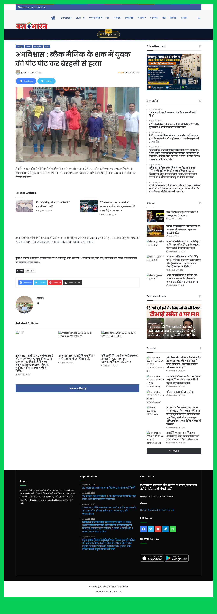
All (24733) (174, 451)
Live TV (80, 17)
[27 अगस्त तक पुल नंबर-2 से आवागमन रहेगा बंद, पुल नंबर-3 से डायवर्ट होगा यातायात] (89, 206)
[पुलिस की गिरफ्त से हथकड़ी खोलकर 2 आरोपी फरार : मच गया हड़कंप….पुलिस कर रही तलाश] (120, 342)
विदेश (117, 17)
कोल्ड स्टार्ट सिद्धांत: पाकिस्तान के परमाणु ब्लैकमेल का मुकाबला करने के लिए (183, 229)
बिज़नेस (173, 17)
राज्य (141, 17)
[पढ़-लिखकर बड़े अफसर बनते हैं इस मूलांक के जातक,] (155, 216)
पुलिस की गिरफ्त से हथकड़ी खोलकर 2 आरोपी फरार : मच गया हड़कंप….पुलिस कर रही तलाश (120, 358)
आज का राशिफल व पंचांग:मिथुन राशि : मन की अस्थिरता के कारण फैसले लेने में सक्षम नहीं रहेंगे (183, 245)
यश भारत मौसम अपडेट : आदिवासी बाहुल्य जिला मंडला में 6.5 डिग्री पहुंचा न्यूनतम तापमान (183, 380)
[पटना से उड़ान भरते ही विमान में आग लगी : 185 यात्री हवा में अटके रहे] (77, 342)
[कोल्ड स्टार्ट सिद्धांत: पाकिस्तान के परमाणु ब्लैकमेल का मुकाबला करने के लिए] (155, 231)
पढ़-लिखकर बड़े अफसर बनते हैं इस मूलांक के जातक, (182, 213)
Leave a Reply (77, 388)
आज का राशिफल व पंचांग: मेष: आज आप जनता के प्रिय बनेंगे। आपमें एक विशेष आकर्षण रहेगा (182, 279)
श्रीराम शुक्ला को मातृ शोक (180, 392)
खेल (164, 17)
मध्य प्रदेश (95, 17)
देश (107, 17)
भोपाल (28, 46)
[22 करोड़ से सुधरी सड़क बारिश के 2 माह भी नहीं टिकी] (24, 206)
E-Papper (66, 17)
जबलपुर (19, 46)
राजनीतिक (129, 17)
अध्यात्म (184, 17)
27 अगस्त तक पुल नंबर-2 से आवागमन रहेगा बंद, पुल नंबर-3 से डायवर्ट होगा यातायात (117, 206)
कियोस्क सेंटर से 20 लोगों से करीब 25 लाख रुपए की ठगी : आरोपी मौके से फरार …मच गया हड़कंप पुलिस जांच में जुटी (183, 362)
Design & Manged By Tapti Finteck (157, 510)
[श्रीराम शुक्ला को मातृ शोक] (155, 397)
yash (23, 72)
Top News (30, 271)
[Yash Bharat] (32, 25)
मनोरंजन (154, 17)
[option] (174, 321)
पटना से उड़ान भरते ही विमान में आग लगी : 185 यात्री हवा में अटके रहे (76, 357)
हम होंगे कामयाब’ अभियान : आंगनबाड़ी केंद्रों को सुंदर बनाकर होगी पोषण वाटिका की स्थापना (182, 436)
